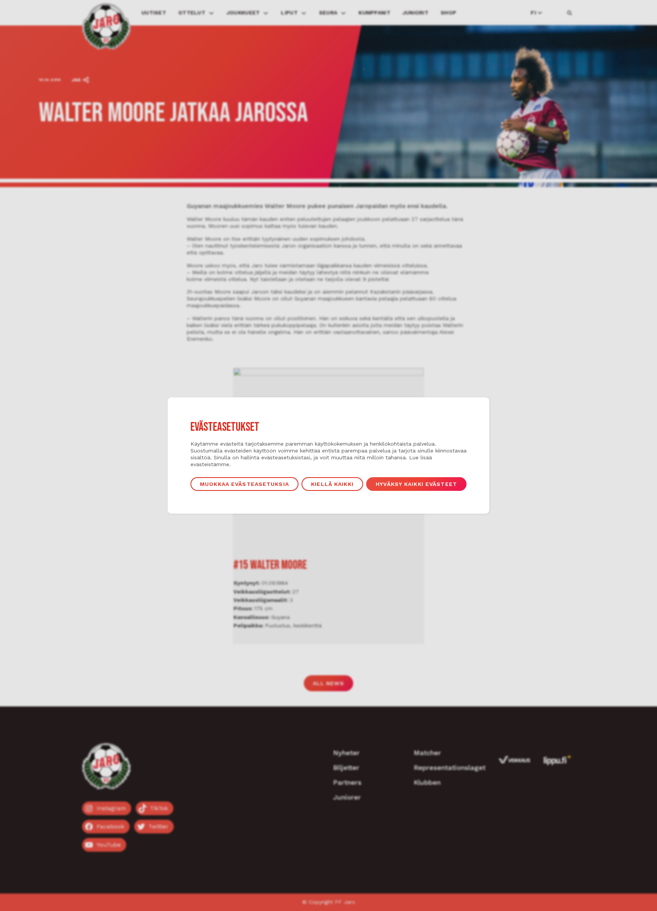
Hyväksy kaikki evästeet (416, 484)
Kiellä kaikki (332, 484)
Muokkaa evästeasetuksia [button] (244, 484)
